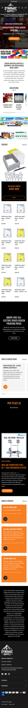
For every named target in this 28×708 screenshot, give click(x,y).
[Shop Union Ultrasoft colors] (25, 58)
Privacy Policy (4, 704)
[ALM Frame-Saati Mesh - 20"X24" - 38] (21, 282)
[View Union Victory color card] (9, 58)
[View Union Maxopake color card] (15, 58)
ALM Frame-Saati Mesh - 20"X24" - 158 (6, 242)
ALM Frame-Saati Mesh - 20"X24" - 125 (20, 218)
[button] (25, 7)
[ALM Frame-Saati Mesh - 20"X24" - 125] (21, 208)
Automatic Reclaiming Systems (19, 107)
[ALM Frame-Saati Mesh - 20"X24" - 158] (7, 233)
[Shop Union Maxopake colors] (18, 58)
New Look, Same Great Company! (12, 529)
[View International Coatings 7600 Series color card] (2, 58)
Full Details (7, 490)
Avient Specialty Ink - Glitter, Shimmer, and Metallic (12, 367)
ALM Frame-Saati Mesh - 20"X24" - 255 (20, 267)
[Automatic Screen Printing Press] (8, 98)
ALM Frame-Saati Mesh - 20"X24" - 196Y (20, 242)
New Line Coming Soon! (10, 507)
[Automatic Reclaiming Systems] (19, 98)
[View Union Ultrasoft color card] (22, 58)
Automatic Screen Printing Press (7, 106)
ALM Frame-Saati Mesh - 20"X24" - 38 (20, 290)
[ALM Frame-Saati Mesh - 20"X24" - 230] (7, 257)
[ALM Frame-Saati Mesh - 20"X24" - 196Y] (21, 233)
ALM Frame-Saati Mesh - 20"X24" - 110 (6, 218)
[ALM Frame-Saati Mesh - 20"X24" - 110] (7, 208)
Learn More (14, 338)
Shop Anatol (14, 38)
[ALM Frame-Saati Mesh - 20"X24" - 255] (21, 257)
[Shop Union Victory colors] (12, 58)
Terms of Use (11, 704)
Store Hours (14, 1)
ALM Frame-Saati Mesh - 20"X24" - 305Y (6, 291)
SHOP (14, 197)
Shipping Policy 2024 (9, 559)
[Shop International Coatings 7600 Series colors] (5, 58)
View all (14, 90)
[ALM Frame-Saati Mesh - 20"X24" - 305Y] (7, 282)
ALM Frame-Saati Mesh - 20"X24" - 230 (6, 267)
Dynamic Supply (8, 701)
